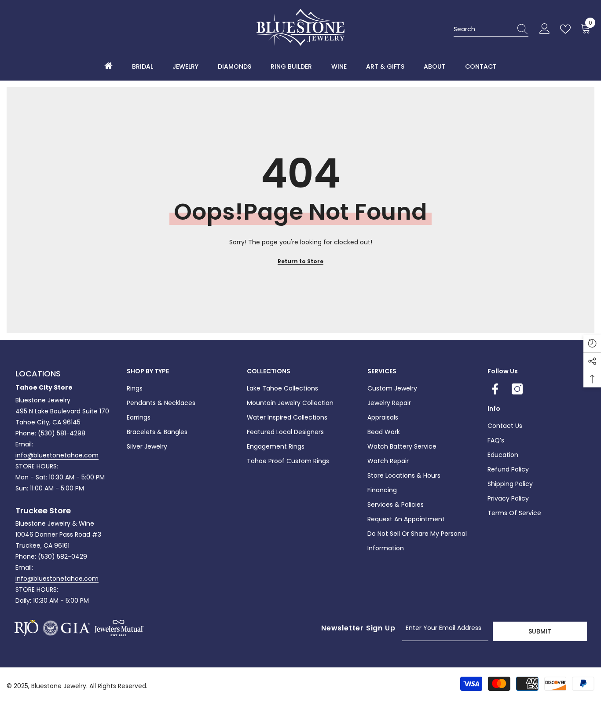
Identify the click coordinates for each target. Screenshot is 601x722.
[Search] (491, 29)
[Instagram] (517, 389)
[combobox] (483, 29)
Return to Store (300, 261)
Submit (539, 631)
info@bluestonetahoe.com (57, 455)
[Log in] (544, 29)
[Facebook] (495, 389)
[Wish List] (567, 29)
